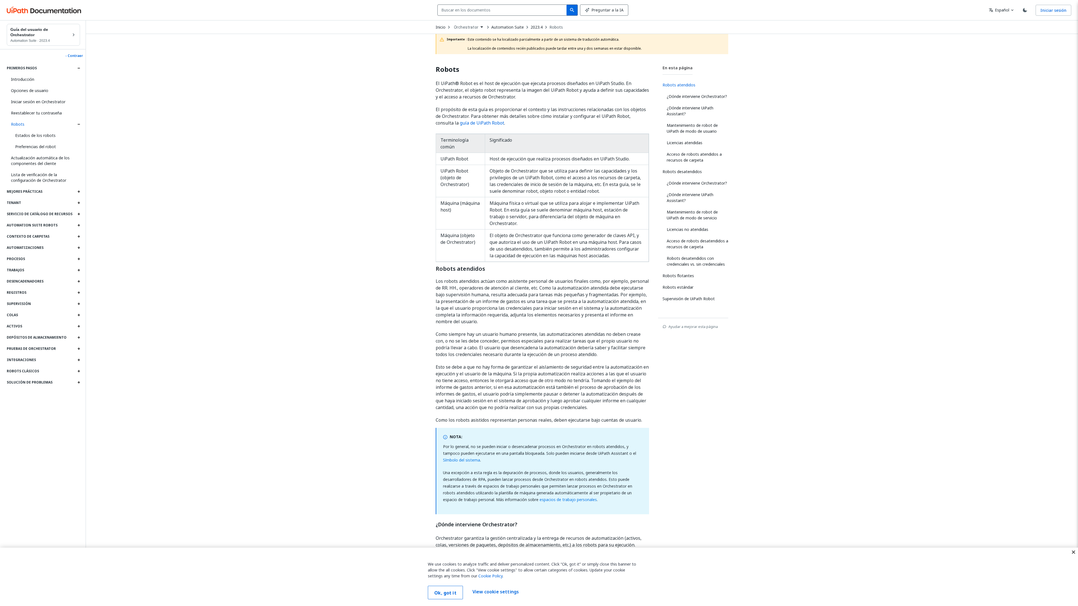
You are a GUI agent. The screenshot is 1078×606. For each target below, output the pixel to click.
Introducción (22, 79)
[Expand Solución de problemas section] (78, 382)
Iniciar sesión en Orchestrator (38, 102)
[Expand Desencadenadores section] (78, 281)
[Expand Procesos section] (78, 258)
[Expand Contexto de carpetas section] (78, 236)
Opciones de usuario (29, 90)
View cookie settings (495, 592)
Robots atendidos (460, 269)
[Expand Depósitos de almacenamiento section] (78, 337)
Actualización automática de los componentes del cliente (40, 160)
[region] (539, 577)
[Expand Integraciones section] (78, 359)
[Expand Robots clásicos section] (78, 371)
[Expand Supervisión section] (78, 303)
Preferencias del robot (35, 147)
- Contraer (74, 55)
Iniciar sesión (1053, 10)
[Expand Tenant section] (78, 202)
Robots (17, 124)
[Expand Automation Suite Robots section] (78, 225)
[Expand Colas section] (78, 315)
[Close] (1073, 552)
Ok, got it (445, 592)
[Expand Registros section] (78, 292)
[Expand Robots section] (78, 124)
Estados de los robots (35, 135)
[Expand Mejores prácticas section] (78, 191)
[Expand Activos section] (78, 326)
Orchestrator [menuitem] (466, 27)
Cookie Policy (490, 576)
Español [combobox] (999, 10)
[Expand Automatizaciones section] (78, 247)
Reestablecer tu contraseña (36, 113)
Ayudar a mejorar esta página (693, 326)
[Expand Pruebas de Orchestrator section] (78, 348)
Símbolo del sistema (461, 460)
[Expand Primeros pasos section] (78, 68)
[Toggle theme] (1025, 10)
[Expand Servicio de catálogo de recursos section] (78, 214)
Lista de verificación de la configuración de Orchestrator (38, 177)
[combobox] (503, 10)
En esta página (678, 68)
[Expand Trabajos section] (78, 270)
